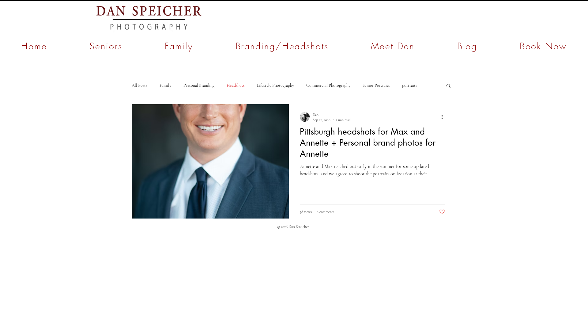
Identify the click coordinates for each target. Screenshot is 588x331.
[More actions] (444, 116)
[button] (448, 86)
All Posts (139, 85)
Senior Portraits (376, 85)
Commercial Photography (328, 85)
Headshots (236, 85)
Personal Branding (198, 85)
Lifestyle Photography (275, 85)
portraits (409, 85)
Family (165, 85)
